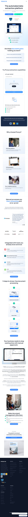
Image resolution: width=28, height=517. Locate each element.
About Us (11, 487)
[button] (26, 1)
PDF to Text (2, 495)
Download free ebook (14, 437)
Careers (11, 490)
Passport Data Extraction (13, 466)
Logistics (2, 490)
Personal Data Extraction (13, 464)
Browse (14, 86)
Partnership (11, 495)
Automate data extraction (14, 193)
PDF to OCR (2, 493)
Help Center (11, 497)
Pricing (11, 492)
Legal (10, 500)
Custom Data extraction (22, 468)
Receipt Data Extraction (13, 470)
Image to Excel (3, 503)
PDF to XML (2, 500)
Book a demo (18, 14)
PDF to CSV (2, 498)
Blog (10, 498)
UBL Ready (20, 472)
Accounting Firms (3, 487)
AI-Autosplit (11, 474)
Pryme (11, 476)
